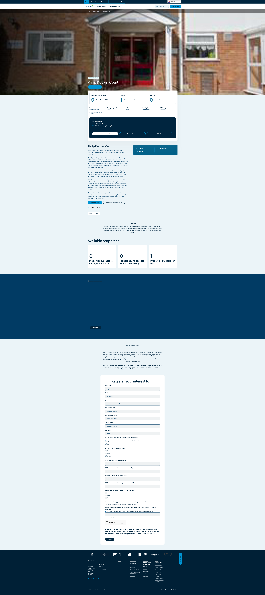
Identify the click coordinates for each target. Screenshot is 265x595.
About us (98, 6)
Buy (108, 451)
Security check (110, 518)
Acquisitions (146, 576)
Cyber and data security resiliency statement (159, 580)
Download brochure (132, 134)
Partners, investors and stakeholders (147, 562)
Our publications (134, 569)
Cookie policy (158, 565)
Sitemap (132, 576)
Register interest (105, 134)
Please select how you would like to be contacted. (120, 490)
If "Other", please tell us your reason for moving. (119, 468)
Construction (146, 574)
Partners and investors (113, 6)
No (108, 444)
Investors (145, 569)
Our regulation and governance (135, 572)
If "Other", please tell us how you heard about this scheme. (122, 483)
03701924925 (99, 123)
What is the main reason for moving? (116, 460)
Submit (110, 539)
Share (90, 213)
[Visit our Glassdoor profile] (93, 578)
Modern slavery (159, 567)
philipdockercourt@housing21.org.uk (105, 126)
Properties (94, 1)
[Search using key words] (167, 6)
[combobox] (162, 6)
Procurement (146, 571)
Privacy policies (159, 570)
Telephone (110, 498)
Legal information (158, 561)
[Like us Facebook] (94, 213)
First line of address (111, 415)
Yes (108, 441)
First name (108, 385)
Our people (133, 567)
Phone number (110, 407)
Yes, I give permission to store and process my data (121, 504)
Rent (108, 453)
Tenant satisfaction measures (160, 134)
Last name (108, 393)
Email (107, 400)
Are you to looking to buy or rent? (115, 448)
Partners (145, 566)
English (172, 1)
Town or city (109, 422)
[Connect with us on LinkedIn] (97, 213)
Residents (104, 1)
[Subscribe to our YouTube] (98, 578)
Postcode (108, 430)
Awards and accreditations (134, 564)
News (104, 6)
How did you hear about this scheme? (116, 475)
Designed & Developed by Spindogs (169, 589)
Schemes (96, 11)
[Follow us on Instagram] (91, 578)
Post (108, 493)
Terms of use (158, 572)
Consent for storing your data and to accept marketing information (125, 502)
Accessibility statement (158, 575)
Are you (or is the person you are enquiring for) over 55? (122, 437)
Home (86, 1)
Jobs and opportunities (117, 1)
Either (109, 456)
